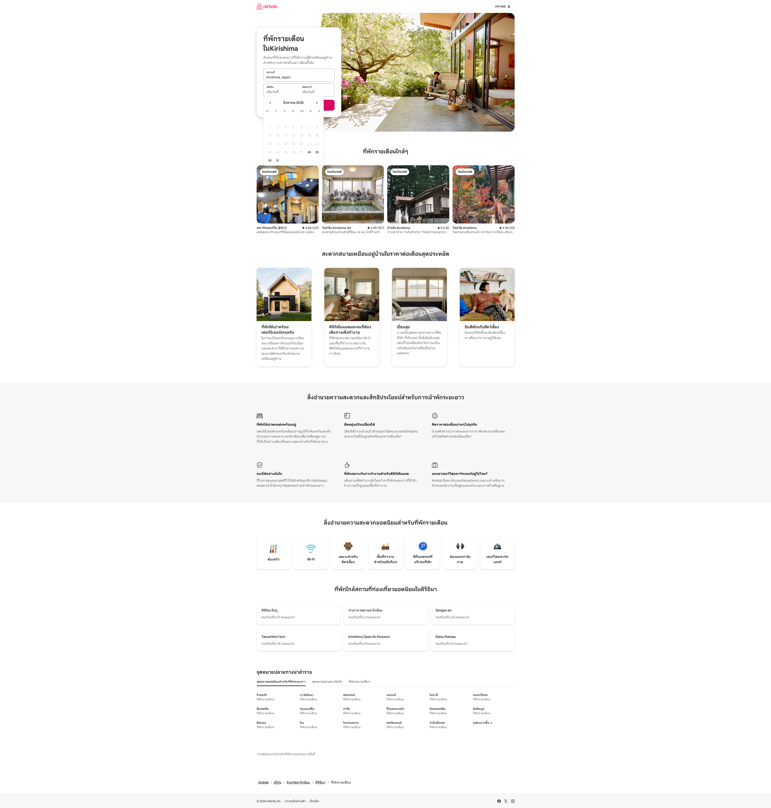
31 (277, 160)
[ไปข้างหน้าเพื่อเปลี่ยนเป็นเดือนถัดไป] (316, 103)
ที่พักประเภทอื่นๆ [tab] (359, 681)
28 (309, 152)
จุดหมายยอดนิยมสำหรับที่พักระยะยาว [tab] (281, 681)
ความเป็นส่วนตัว (295, 801)
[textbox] (281, 92)
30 (270, 160)
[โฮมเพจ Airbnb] (267, 6)
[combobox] (298, 77)
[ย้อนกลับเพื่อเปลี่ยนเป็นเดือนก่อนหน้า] (270, 103)
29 (317, 152)
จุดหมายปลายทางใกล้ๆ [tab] (327, 681)
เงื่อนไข (314, 801)
